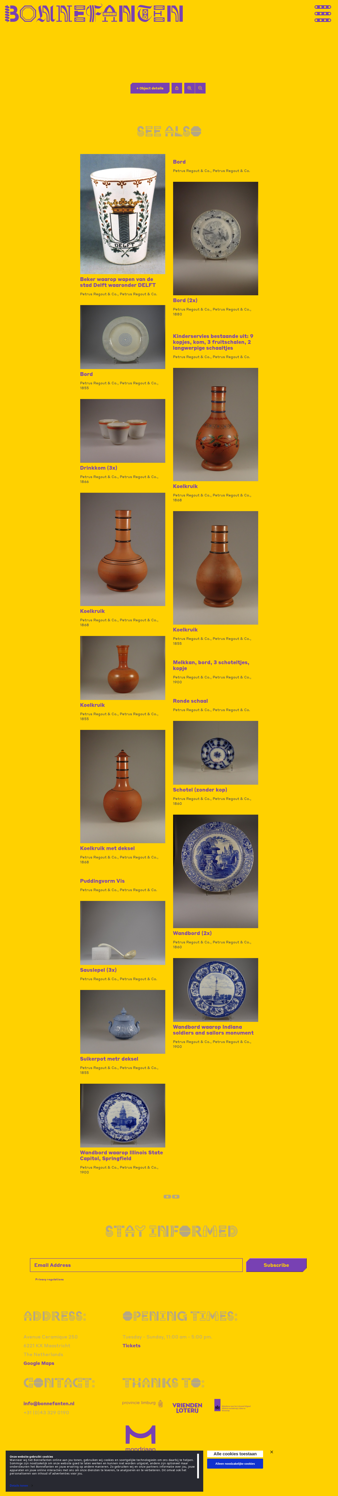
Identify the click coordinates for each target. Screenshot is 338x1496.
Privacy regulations (49, 1279)
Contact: (59, 1382)
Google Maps (38, 1363)
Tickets (131, 1345)
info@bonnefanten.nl (48, 1403)
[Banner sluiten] (271, 1452)
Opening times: (180, 1315)
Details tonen (19, 1485)
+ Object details (150, 88)
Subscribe (276, 1265)
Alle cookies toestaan (235, 1453)
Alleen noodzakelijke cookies (235, 1463)
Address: (54, 1315)
